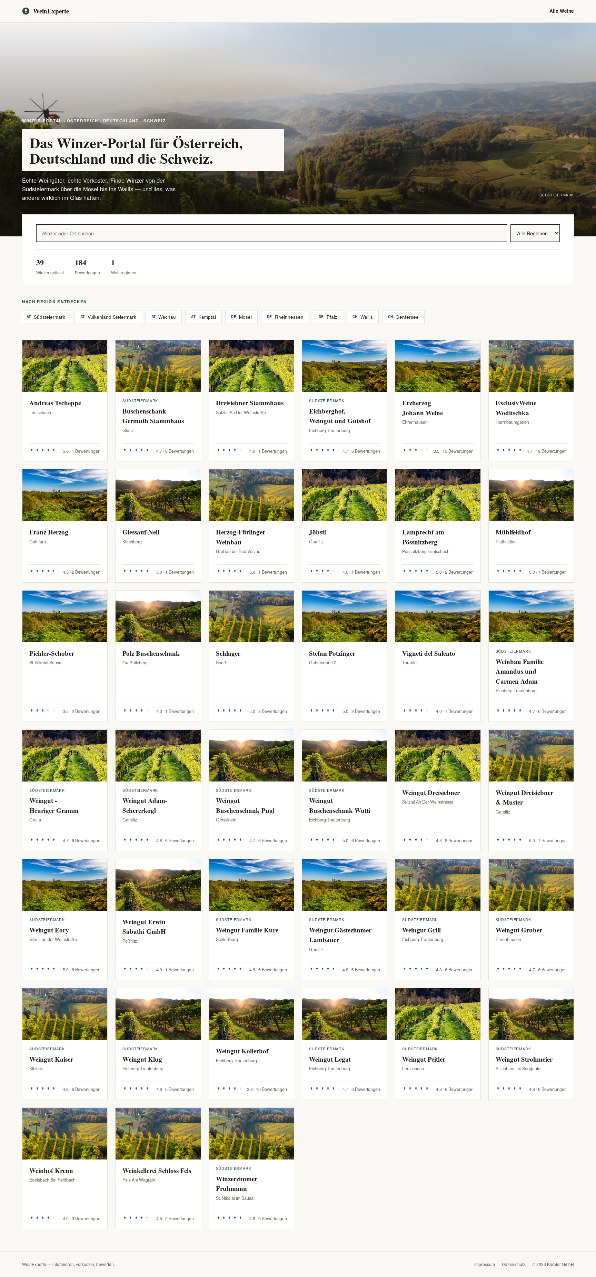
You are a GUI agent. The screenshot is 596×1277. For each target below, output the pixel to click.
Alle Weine (561, 11)
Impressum (484, 1264)
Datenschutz (513, 1264)
